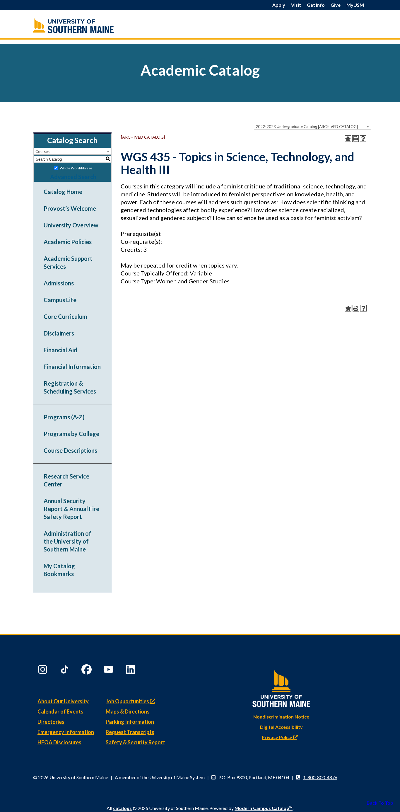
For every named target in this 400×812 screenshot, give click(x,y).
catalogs (122, 808)
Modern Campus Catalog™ (264, 808)
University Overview (71, 225)
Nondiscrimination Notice (281, 716)
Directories (50, 722)
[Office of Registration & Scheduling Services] (86, 25)
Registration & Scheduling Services (70, 387)
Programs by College (71, 433)
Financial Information (72, 366)
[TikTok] (65, 670)
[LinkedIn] (131, 670)
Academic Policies (68, 241)
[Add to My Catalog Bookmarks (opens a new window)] (348, 138)
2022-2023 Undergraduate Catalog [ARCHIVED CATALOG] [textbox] (307, 126)
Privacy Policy (277, 737)
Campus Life (60, 299)
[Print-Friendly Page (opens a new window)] (355, 138)
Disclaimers (59, 333)
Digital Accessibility (281, 727)
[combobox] (312, 126)
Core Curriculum (65, 316)
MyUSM (355, 5)
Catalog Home (63, 191)
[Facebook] (87, 670)
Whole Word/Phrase (76, 168)
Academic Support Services (68, 262)
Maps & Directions (128, 711)
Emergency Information (65, 732)
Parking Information (130, 722)
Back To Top (380, 803)
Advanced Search (73, 176)
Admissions (59, 283)
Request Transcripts (130, 732)
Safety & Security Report (135, 742)
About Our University (63, 701)
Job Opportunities (128, 701)
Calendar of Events (60, 711)
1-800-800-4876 (320, 777)
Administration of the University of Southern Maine (67, 541)
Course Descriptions (70, 450)
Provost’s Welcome (70, 208)
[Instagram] (43, 670)
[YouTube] (109, 670)
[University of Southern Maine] (281, 687)
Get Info (316, 5)
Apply (278, 5)
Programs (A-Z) (64, 417)
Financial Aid (60, 349)
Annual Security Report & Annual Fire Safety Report (71, 508)
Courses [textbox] (42, 151)
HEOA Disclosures (59, 742)
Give (336, 5)
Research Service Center (66, 480)
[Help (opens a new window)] (363, 138)
